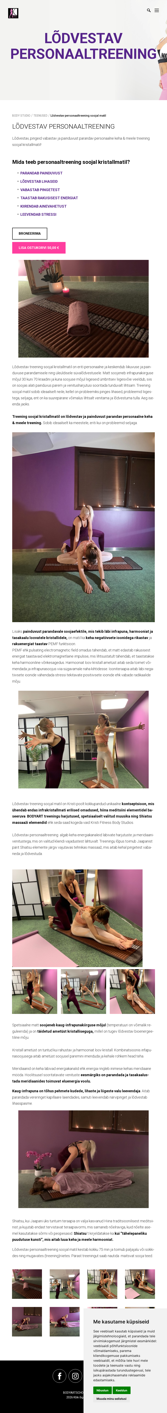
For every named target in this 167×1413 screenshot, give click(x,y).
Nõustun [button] (103, 1390)
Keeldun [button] (121, 1390)
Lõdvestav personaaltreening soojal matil (78, 115)
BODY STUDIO (21, 115)
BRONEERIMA (30, 233)
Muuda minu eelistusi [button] (111, 1398)
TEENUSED (40, 115)
